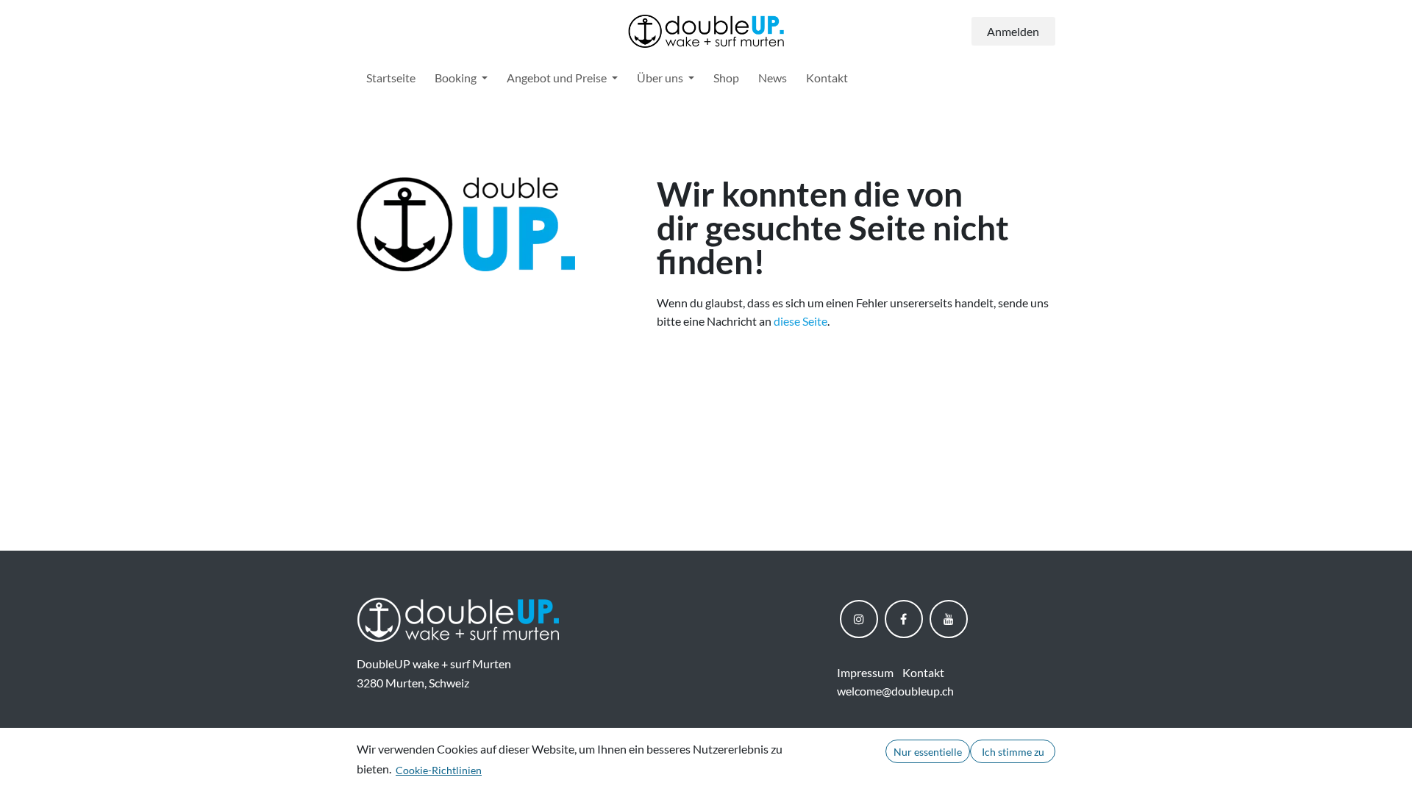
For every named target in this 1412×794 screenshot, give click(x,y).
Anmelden (1013, 31)
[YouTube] (949, 619)
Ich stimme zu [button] (1013, 751)
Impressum (865, 672)
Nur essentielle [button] (928, 751)
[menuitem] (390, 77)
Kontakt (923, 672)
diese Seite (800, 321)
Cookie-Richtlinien (439, 770)
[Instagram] (859, 619)
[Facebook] (904, 619)
